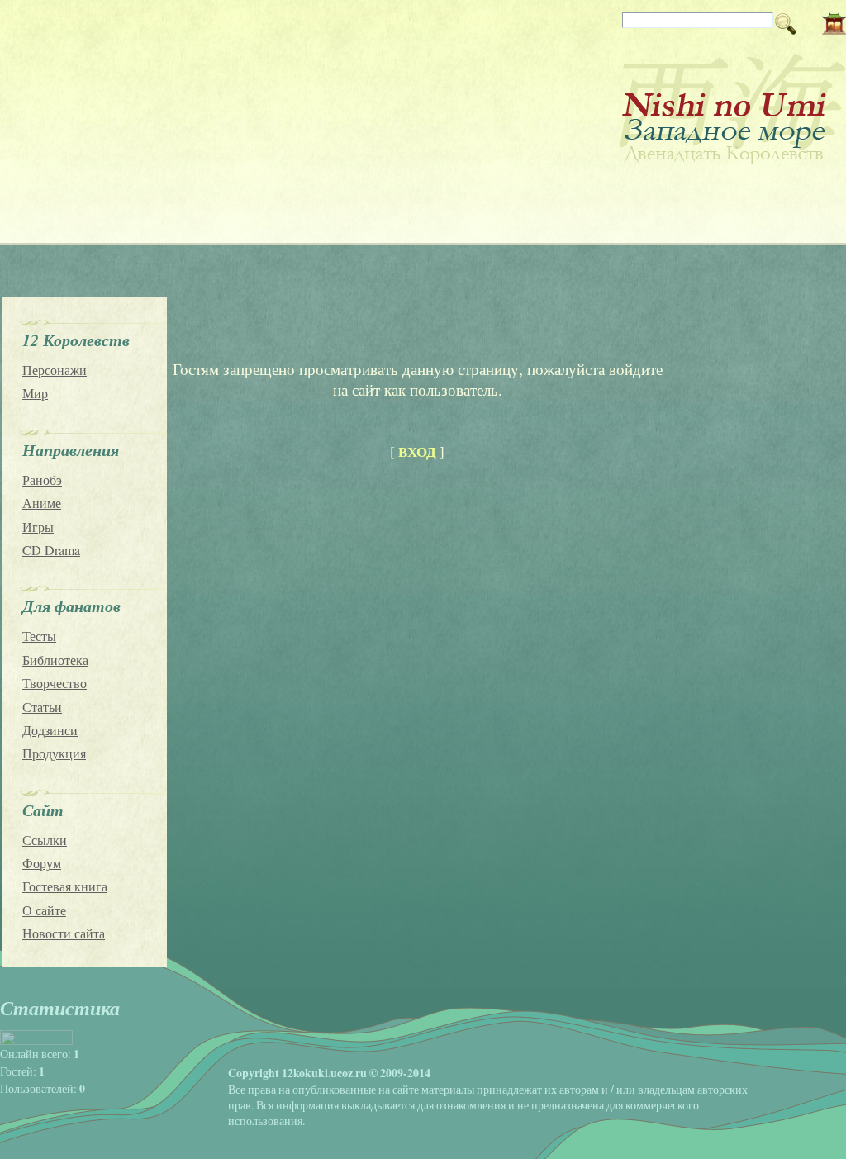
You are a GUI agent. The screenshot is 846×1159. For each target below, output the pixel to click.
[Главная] (834, 30)
